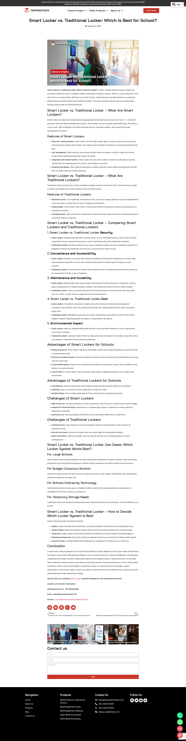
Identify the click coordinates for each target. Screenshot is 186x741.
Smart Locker (75, 579)
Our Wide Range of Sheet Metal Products (71, 600)
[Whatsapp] (180, 722)
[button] (49, 607)
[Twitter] (136, 700)
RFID (125, 120)
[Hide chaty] (180, 735)
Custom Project (76, 10)
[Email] (180, 729)
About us (115, 10)
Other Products (97, 10)
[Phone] (180, 715)
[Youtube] (141, 700)
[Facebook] (132, 700)
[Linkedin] (145, 700)
